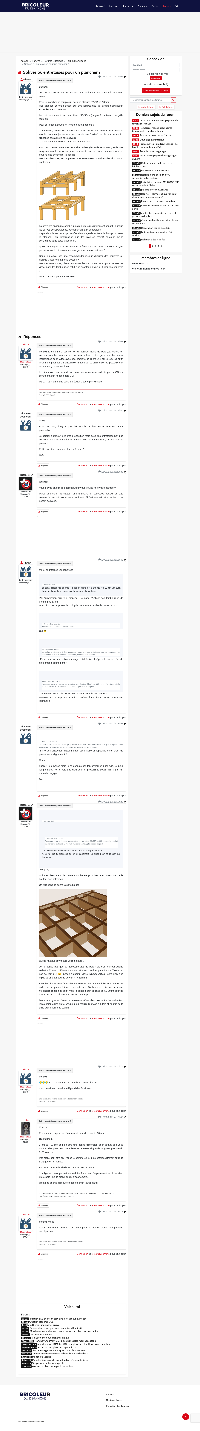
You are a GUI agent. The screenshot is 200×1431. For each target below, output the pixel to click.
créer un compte (101, 287)
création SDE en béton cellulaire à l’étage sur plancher (58, 1318)
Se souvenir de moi (157, 74)
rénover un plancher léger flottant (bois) (53, 1366)
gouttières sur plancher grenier (44, 1324)
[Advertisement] (100, 33)
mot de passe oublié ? (155, 84)
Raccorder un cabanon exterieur (158, 201)
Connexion (82, 287)
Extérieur (128, 6)
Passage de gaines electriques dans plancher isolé (59, 1350)
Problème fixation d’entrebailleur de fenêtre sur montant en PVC (155, 145)
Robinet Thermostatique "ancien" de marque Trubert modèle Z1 (154, 195)
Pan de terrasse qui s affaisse (155, 135)
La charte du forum (146, 107)
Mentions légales (114, 1400)
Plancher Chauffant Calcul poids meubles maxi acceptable (65, 1340)
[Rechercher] (173, 100)
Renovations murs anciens (155, 170)
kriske (25, 1120)
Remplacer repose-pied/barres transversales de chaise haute (152, 129)
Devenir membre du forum (155, 90)
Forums (167, 6)
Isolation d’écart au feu (153, 239)
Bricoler (100, 6)
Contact (110, 1394)
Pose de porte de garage (153, 151)
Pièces (154, 6)
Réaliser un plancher (41, 1334)
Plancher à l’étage (41, 1356)
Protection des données (117, 1406)
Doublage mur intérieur (152, 139)
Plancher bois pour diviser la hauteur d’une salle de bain (61, 1359)
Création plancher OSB (41, 1321)
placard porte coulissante (154, 189)
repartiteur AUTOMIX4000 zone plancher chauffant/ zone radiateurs (74, 1344)
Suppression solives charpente (48, 1363)
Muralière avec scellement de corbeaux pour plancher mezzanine (64, 1331)
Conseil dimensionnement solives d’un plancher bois (60, 1353)
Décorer (113, 6)
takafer (26, 344)
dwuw (27, 79)
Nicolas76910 (26, 474)
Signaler (44, 287)
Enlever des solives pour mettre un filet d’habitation (57, 1328)
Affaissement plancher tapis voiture (57, 1347)
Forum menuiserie (76, 61)
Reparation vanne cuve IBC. (155, 227)
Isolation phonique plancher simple (50, 1337)
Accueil (24, 61)
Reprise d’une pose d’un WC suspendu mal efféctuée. (151, 176)
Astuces (142, 6)
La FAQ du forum (166, 107)
